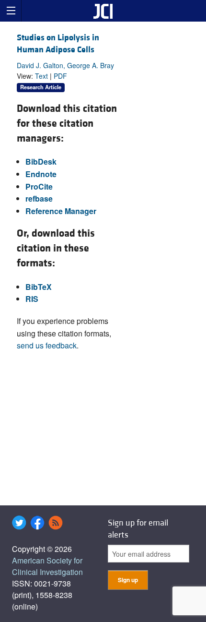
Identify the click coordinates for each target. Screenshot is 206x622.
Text (41, 76)
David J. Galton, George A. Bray (65, 65)
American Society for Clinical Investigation (47, 566)
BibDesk (41, 161)
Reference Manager (60, 210)
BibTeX (38, 286)
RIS (31, 298)
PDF (60, 76)
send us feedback (47, 345)
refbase (39, 198)
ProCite (39, 186)
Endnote (41, 173)
